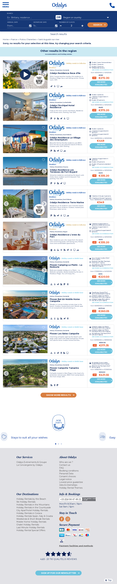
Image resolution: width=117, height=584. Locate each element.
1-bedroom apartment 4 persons (100, 97)
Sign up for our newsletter (58, 573)
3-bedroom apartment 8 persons (100, 134)
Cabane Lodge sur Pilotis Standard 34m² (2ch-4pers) (101, 296)
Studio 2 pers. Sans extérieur (101, 62)
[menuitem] (37, 462)
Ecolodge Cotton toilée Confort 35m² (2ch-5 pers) (100, 363)
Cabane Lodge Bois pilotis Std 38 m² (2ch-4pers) (101, 299)
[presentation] (6, 74)
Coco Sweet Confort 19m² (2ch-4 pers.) (100, 258)
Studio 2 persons (97, 64)
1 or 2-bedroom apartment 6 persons (101, 231)
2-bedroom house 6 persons (101, 198)
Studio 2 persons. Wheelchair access (98, 67)
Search (97, 25)
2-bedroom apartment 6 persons (100, 131)
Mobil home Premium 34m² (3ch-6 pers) (101, 366)
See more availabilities (101, 83)
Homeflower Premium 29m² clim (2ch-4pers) (101, 334)
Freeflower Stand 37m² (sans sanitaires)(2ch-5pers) (101, 293)
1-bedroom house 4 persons (101, 196)
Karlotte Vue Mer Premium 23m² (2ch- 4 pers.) (101, 262)
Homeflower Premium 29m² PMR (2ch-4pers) (101, 265)
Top (110, 580)
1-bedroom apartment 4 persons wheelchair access (101, 224)
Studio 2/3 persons (98, 162)
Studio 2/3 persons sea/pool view (101, 164)
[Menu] (5, 5)
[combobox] (86, 17)
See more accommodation (102, 70)
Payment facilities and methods (76, 546)
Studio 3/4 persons (98, 100)
